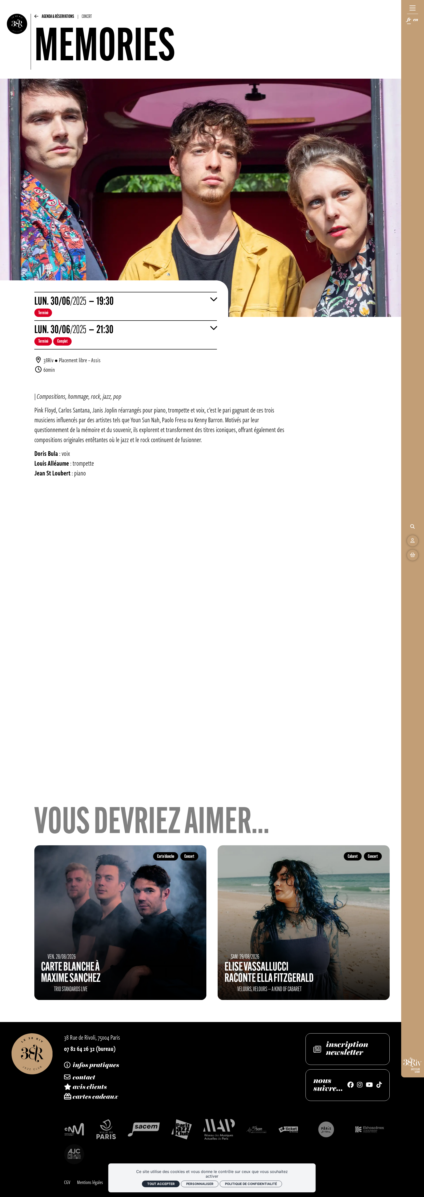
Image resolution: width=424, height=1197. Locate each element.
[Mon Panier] (412, 555)
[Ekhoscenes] (369, 1129)
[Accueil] (17, 42)
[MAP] (219, 1129)
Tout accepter (161, 1184)
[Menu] (412, 8)
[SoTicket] (288, 1129)
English (415, 20)
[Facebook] (350, 1085)
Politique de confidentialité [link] (251, 1184)
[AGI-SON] (256, 1129)
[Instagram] (359, 1085)
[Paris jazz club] (181, 1129)
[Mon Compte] (412, 540)
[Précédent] (36, 18)
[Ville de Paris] (106, 1129)
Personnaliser (199, 1184)
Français (409, 20)
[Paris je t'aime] (326, 1129)
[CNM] (74, 1129)
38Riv (48, 360)
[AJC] (74, 1154)
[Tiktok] (379, 1085)
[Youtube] (369, 1085)
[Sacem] (144, 1129)
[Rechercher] (412, 526)
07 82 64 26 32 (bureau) (90, 1048)
